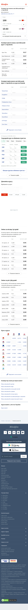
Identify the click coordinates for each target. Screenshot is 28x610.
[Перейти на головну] (4, 4)
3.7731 (24, 353)
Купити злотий (4, 524)
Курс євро (3, 471)
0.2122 (14, 349)
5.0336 (24, 342)
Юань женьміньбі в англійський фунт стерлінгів (13, 396)
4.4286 (24, 346)
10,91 (24, 63)
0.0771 (19, 338)
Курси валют (4, 408)
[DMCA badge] (14, 600)
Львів (12, 141)
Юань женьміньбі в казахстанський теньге (11, 399)
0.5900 (8, 361)
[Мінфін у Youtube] (22, 432)
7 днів (4, 194)
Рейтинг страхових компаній (7, 551)
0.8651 (19, 353)
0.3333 (8, 365)
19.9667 (8, 342)
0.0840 (24, 365)
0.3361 (24, 338)
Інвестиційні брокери (5, 477)
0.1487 (24, 361)
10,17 (24, 52)
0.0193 (19, 365)
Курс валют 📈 (8, 420)
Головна (2, 420)
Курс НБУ (3, 473)
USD (3, 147)
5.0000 (8, 357)
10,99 (24, 265)
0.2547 (14, 357)
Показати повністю (15, 273)
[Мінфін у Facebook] (5, 432)
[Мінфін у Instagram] (18, 432)
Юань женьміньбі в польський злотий (10, 389)
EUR (3, 151)
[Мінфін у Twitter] (14, 432)
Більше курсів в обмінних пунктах (13, 170)
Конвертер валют (5, 483)
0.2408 (19, 349)
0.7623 (14, 353)
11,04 (24, 301)
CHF (3, 162)
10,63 (24, 60)
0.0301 (14, 361)
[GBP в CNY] (24, 24)
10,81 (24, 308)
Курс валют (3, 468)
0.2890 (19, 357)
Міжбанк (3, 478)
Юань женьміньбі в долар (7, 384)
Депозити (3, 480)
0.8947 (14, 346)
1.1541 (19, 342)
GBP (3, 158)
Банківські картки (5, 475)
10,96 (24, 254)
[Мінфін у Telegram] (9, 432)
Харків (25, 141)
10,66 (24, 319)
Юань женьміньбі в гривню (8, 391)
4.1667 (8, 349)
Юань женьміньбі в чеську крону (9, 394)
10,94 (24, 257)
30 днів (10, 194)
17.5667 (8, 346)
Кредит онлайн (4, 485)
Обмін (23, 147)
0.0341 (19, 361)
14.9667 (8, 353)
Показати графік (15, 175)
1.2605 (24, 357)
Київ (8, 141)
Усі (4, 141)
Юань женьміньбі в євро (7, 386)
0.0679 (14, 338)
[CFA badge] (21, 561)
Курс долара (4, 470)
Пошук (23, 456)
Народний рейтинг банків (6, 487)
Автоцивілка (4, 553)
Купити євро (4, 522)
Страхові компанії (5, 554)
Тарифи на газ (4, 482)
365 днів (17, 194)
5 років (23, 194)
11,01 (24, 297)
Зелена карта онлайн (6, 548)
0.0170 (14, 365)
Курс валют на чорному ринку (7, 519)
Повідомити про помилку (14, 461)
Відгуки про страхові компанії (7, 549)
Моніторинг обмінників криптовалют (9, 488)
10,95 (24, 250)
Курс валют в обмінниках (6, 517)
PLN (3, 154)
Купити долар (4, 520)
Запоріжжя (19, 141)
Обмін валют (4, 515)
